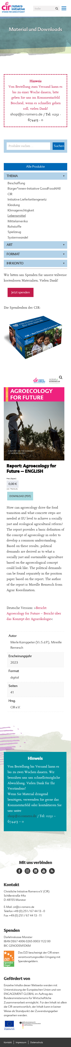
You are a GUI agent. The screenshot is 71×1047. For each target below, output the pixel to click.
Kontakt (8, 1042)
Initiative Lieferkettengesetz (27, 199)
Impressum (21, 1042)
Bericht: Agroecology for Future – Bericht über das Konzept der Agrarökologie (34, 613)
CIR (10, 194)
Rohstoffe (14, 226)
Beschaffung (16, 183)
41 (12, 692)
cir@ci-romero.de (23, 907)
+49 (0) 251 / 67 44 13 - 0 (29, 911)
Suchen (59, 146)
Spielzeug (14, 232)
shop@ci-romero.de (26, 114)
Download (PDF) (20, 496)
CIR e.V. (15, 707)
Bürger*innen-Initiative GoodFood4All (34, 188)
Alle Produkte (35, 166)
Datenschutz (36, 1042)
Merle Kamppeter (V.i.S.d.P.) (29, 642)
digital (14, 677)
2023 (14, 662)
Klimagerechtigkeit (21, 210)
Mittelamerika (18, 221)
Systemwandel (18, 237)
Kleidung (14, 205)
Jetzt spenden (20, 292)
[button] (60, 377)
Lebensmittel (17, 216)
